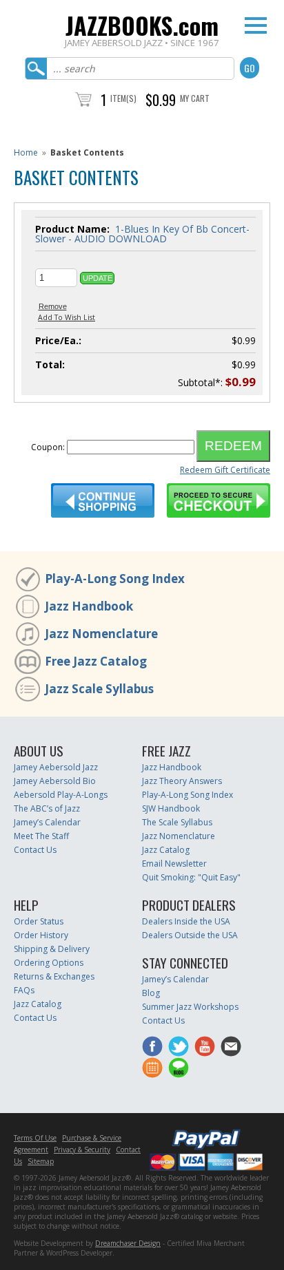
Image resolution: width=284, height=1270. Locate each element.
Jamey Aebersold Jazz (56, 767)
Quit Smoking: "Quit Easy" (191, 877)
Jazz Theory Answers (182, 781)
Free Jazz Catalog (96, 661)
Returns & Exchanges (54, 976)
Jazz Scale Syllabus (99, 689)
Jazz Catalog (166, 850)
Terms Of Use (35, 1138)
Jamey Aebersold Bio (55, 781)
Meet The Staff (41, 836)
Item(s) (123, 98)
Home (26, 152)
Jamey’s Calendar (47, 822)
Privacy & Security (82, 1149)
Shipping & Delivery (52, 949)
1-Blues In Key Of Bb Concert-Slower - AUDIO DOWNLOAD (142, 233)
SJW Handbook (171, 808)
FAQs (24, 990)
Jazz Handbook (89, 606)
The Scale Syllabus (177, 822)
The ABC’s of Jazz (47, 808)
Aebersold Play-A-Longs (61, 795)
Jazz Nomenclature (101, 634)
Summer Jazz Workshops (190, 1007)
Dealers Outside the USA (190, 935)
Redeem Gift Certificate (225, 470)
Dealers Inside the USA (186, 921)
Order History (41, 935)
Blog (151, 993)
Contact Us (35, 850)
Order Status (38, 921)
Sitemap (41, 1161)
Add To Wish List (66, 317)
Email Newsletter (174, 863)
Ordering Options (48, 963)
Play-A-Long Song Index (115, 578)
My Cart (195, 98)
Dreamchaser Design (128, 1243)
